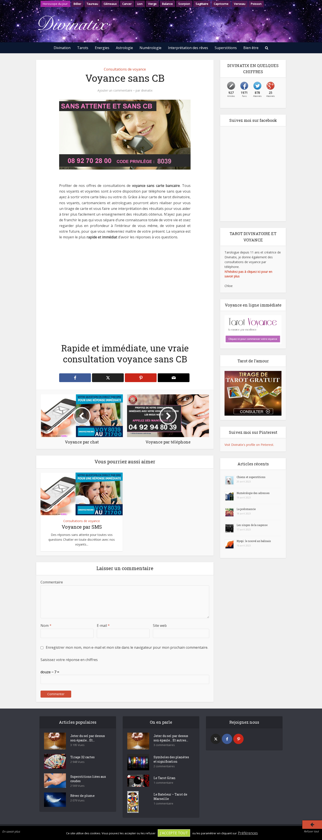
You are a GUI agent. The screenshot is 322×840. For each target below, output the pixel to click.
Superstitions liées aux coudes (88, 778)
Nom (46, 625)
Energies (102, 47)
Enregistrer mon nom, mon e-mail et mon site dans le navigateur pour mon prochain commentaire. (127, 647)
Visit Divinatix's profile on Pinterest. (249, 445)
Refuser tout (311, 831)
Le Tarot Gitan (164, 778)
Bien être (250, 47)
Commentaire (52, 582)
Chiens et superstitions (251, 477)
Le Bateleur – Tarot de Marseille (170, 796)
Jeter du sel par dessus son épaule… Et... (87, 738)
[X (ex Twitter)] (216, 739)
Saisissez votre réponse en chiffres (69, 659)
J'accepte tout (174, 833)
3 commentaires (164, 745)
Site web (160, 625)
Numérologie (150, 47)
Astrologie (124, 47)
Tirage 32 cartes (82, 757)
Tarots (82, 47)
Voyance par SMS (82, 527)
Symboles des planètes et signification (171, 759)
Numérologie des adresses (253, 493)
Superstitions (226, 47)
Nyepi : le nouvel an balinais (254, 541)
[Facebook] (227, 739)
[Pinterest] (238, 739)
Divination (62, 47)
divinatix (146, 90)
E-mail (103, 625)
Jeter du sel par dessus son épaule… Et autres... (171, 738)
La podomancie (246, 509)
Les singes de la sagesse (252, 525)
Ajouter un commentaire (114, 90)
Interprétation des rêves (188, 47)
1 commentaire (163, 783)
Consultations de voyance (125, 69)
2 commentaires (164, 766)
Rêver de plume (82, 796)
